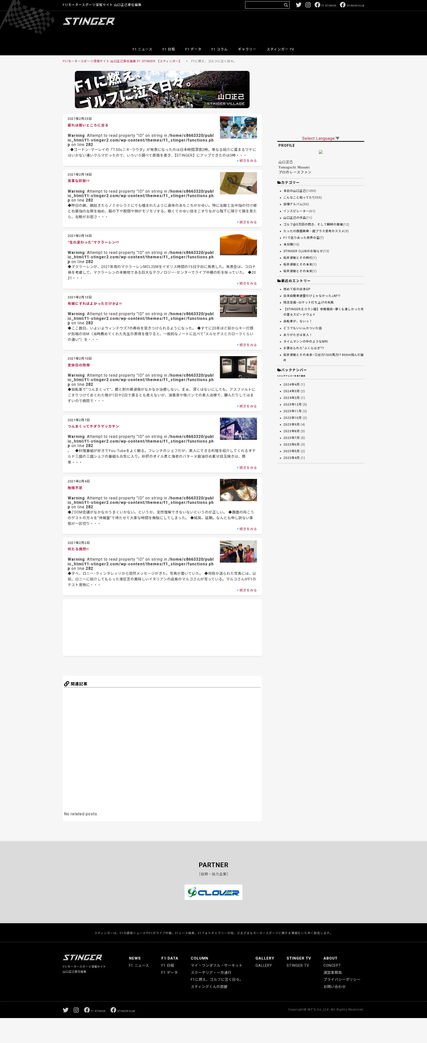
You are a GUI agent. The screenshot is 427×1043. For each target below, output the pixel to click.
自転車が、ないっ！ (297, 321)
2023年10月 (292, 418)
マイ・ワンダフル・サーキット (217, 965)
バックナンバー (294, 370)
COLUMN (199, 958)
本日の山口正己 (294, 191)
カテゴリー (290, 182)
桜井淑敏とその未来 (297, 264)
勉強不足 (75, 488)
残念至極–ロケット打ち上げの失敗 (308, 302)
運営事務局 (332, 973)
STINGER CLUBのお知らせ (303, 251)
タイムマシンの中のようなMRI (305, 341)
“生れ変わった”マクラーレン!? (93, 242)
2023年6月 (291, 444)
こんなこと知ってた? (298, 197)
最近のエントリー (296, 281)
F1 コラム (220, 49)
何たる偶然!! (78, 549)
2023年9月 (291, 424)
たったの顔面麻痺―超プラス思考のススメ (313, 231)
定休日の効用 (79, 365)
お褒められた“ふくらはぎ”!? (303, 348)
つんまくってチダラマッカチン (93, 426)
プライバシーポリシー (342, 980)
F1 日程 (169, 49)
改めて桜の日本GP (296, 289)
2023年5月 (291, 451)
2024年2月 (291, 398)
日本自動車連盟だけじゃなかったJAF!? (311, 296)
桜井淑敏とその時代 (297, 258)
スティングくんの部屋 (209, 987)
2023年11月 (292, 411)
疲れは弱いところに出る (88, 125)
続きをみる (248, 161)
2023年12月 (292, 404)
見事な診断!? (79, 181)
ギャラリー (247, 49)
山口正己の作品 (294, 218)
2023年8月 (291, 431)
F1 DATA (169, 958)
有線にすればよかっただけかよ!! (95, 304)
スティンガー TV (280, 49)
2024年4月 (291, 384)
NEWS (135, 958)
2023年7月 (291, 438)
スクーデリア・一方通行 (211, 973)
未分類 (288, 244)
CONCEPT (332, 965)
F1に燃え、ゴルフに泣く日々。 (217, 980)
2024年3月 (291, 391)
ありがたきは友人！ (297, 335)
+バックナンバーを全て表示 (291, 376)
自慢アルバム (293, 204)
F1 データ (193, 49)
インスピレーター (296, 211)
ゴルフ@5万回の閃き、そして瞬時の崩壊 (313, 224)
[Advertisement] (274, 26)
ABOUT (330, 958)
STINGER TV (299, 958)
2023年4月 (291, 458)
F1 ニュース (142, 49)
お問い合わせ (334, 987)
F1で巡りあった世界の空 (301, 238)
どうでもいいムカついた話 (302, 328)
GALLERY (265, 958)
